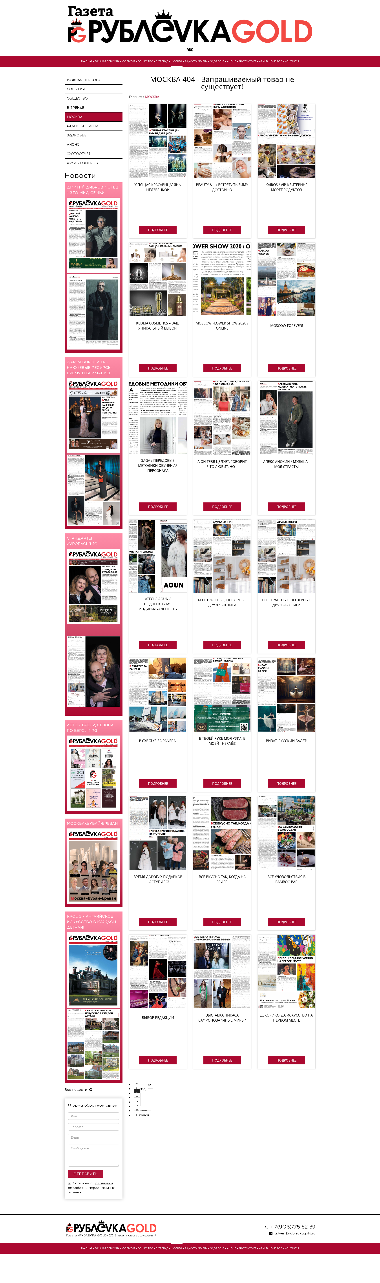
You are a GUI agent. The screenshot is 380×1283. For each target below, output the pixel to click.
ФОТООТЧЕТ (247, 61)
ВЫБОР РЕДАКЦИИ (158, 1017)
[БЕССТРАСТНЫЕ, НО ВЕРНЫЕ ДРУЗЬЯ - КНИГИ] (222, 556)
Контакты (292, 61)
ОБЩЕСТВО (145, 61)
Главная (87, 61)
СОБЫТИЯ (128, 61)
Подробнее (158, 230)
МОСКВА (177, 61)
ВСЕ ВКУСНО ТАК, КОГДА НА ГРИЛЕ (222, 879)
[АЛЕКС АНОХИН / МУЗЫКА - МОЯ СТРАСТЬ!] (286, 418)
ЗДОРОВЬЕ (217, 61)
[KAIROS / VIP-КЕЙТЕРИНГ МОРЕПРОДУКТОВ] (286, 141)
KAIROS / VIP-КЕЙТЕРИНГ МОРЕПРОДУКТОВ (286, 187)
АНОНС (231, 61)
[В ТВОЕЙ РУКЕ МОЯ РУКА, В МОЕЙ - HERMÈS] (222, 695)
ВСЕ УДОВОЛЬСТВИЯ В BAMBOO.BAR (286, 879)
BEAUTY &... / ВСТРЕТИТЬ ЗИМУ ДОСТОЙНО (222, 187)
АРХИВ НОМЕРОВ (270, 61)
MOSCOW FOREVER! (286, 325)
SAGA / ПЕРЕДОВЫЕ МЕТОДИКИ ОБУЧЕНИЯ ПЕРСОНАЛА (157, 465)
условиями (103, 1183)
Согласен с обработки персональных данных (91, 1187)
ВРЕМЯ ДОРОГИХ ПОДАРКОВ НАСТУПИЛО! (157, 879)
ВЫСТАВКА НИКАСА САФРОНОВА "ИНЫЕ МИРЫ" (222, 1018)
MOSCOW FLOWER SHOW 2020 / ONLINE (222, 326)
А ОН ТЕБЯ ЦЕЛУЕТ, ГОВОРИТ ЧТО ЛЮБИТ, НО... (222, 464)
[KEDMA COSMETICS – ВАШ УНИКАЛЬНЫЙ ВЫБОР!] (158, 279)
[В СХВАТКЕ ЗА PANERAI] (158, 695)
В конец (142, 1115)
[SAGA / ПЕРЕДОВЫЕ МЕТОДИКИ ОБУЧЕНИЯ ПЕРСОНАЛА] (158, 418)
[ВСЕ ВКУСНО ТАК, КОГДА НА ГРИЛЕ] (222, 833)
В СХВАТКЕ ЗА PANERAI (158, 740)
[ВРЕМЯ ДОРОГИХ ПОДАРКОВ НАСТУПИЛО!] (158, 833)
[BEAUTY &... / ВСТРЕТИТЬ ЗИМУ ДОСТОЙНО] (222, 141)
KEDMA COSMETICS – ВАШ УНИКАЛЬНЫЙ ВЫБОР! (158, 326)
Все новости (76, 1090)
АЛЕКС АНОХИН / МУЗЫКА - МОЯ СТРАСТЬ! (286, 464)
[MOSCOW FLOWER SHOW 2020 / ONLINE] (222, 279)
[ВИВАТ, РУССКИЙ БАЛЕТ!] (286, 695)
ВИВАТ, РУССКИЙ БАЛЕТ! (286, 740)
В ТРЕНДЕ (162, 61)
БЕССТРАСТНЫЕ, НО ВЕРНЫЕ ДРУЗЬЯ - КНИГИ (222, 602)
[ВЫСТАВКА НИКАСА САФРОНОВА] (222, 971)
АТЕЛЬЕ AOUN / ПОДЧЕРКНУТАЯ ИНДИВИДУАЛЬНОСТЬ (158, 603)
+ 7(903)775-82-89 (292, 1227)
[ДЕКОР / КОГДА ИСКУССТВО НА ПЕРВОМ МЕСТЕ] (286, 971)
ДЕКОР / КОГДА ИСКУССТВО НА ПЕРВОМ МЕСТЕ (286, 1018)
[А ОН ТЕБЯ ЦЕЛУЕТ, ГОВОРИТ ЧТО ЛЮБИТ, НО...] (222, 418)
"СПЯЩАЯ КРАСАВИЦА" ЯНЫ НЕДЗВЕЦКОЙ (158, 187)
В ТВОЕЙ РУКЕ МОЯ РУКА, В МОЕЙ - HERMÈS (222, 741)
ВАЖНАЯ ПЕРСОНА (107, 61)
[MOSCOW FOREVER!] (286, 279)
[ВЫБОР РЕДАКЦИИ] (158, 971)
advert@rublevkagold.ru (295, 1233)
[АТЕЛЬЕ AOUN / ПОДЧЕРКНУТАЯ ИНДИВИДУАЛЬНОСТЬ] (158, 556)
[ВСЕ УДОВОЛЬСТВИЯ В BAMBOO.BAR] (286, 833)
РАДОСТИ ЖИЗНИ (196, 61)
